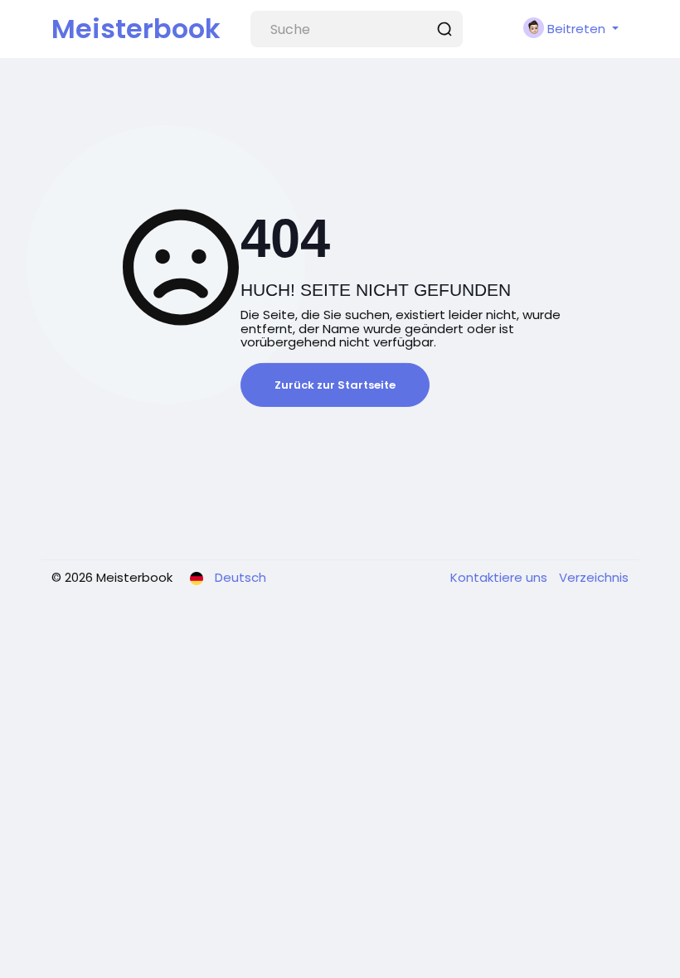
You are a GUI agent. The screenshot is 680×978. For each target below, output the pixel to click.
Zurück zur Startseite (335, 385)
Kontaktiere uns (500, 577)
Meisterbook (136, 28)
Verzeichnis (594, 577)
